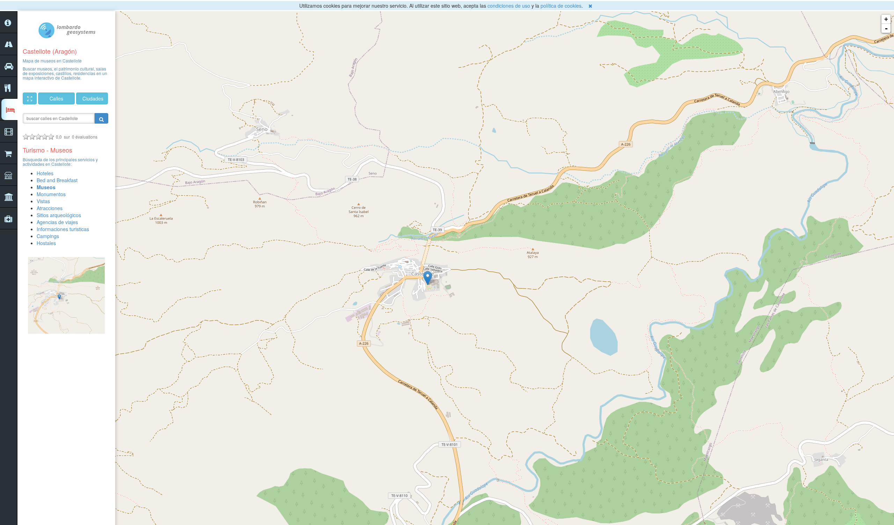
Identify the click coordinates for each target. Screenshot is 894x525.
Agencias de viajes (57, 222)
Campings (48, 235)
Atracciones (50, 208)
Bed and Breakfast (57, 180)
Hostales (46, 242)
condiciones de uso (509, 5)
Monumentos (51, 194)
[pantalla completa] (30, 98)
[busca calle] (101, 118)
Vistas (43, 201)
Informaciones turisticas (63, 228)
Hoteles (45, 173)
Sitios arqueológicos (59, 215)
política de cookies (561, 5)
